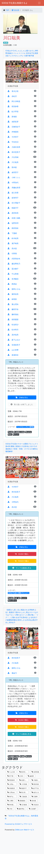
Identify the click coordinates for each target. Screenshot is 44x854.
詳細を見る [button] (23, 397)
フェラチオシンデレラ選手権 (25, 427)
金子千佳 (36, 788)
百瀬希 (35, 796)
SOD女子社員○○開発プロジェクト (18, 593)
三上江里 (12, 772)
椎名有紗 (36, 784)
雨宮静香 (12, 780)
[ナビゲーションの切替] (39, 3)
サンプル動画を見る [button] (23, 568)
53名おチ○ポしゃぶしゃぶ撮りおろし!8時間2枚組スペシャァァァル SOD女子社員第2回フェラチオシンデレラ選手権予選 (21, 53)
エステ (24, 598)
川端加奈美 (36, 780)
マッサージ (13, 600)
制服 (22, 756)
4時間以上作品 (19, 432)
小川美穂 (24, 784)
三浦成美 (24, 796)
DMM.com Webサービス (24, 830)
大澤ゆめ (12, 792)
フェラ (16, 434)
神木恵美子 (12, 804)
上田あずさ (12, 784)
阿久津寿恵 (24, 792)
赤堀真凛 (12, 788)
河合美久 (36, 804)
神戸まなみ (12, 796)
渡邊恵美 (22, 800)
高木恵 (33, 800)
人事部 (11, 800)
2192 (10, 809)
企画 (11, 432)
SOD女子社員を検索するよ (15, 3)
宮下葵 (11, 776)
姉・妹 (17, 598)
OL (11, 434)
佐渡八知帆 (24, 780)
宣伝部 (16, 10)
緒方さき (36, 792)
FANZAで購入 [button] (22, 561)
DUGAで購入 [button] (23, 554)
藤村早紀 (21, 809)
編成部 (31, 776)
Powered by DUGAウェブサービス (18, 824)
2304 (21, 776)
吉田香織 (36, 772)
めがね (29, 432)
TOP (7, 10)
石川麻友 (24, 804)
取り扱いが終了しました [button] (22, 404)
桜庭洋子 (24, 788)
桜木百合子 (24, 772)
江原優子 (33, 809)
